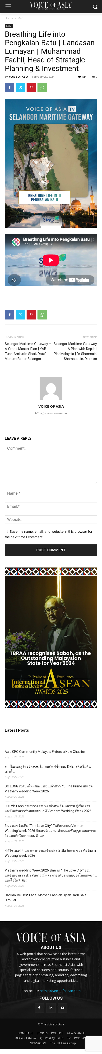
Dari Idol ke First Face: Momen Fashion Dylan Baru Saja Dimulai (45, 897)
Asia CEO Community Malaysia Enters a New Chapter (45, 752)
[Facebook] (9, 87)
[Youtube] (62, 1008)
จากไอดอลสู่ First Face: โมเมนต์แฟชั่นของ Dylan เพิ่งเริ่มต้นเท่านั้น (48, 769)
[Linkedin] (51, 1008)
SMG (20, 18)
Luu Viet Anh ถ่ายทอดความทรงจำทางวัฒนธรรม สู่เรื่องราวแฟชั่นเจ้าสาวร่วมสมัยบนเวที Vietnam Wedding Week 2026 (48, 808)
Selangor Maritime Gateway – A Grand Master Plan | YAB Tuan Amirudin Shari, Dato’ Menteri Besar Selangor (28, 351)
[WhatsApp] (42, 87)
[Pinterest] (31, 87)
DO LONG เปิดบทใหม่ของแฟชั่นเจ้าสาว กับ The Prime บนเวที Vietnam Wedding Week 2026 (49, 788)
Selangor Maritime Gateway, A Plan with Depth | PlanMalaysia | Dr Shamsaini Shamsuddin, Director (75, 351)
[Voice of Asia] (51, 6)
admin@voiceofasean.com (60, 990)
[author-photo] (51, 400)
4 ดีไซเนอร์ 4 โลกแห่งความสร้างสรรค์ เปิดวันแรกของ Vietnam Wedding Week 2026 (50, 853)
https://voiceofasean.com (51, 413)
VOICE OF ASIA (18, 76)
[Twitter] (20, 87)
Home (9, 18)
